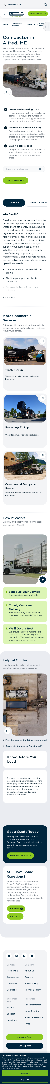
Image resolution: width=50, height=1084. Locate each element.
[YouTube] (32, 956)
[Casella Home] (16, 14)
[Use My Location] (40, 169)
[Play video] (42, 579)
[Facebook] (24, 956)
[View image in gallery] (7, 92)
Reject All (25, 1080)
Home (5, 24)
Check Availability (15, 180)
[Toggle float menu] (45, 26)
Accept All (25, 1073)
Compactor (30, 24)
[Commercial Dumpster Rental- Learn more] (25, 466)
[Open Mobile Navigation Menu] (4, 13)
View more (9, 297)
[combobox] (20, 169)
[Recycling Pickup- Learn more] (25, 408)
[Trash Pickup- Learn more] (25, 351)
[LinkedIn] (9, 956)
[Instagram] (16, 956)
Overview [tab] (13, 202)
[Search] (45, 4)
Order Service (36, 14)
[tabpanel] (25, 254)
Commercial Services (17, 24)
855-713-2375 (14, 4)
